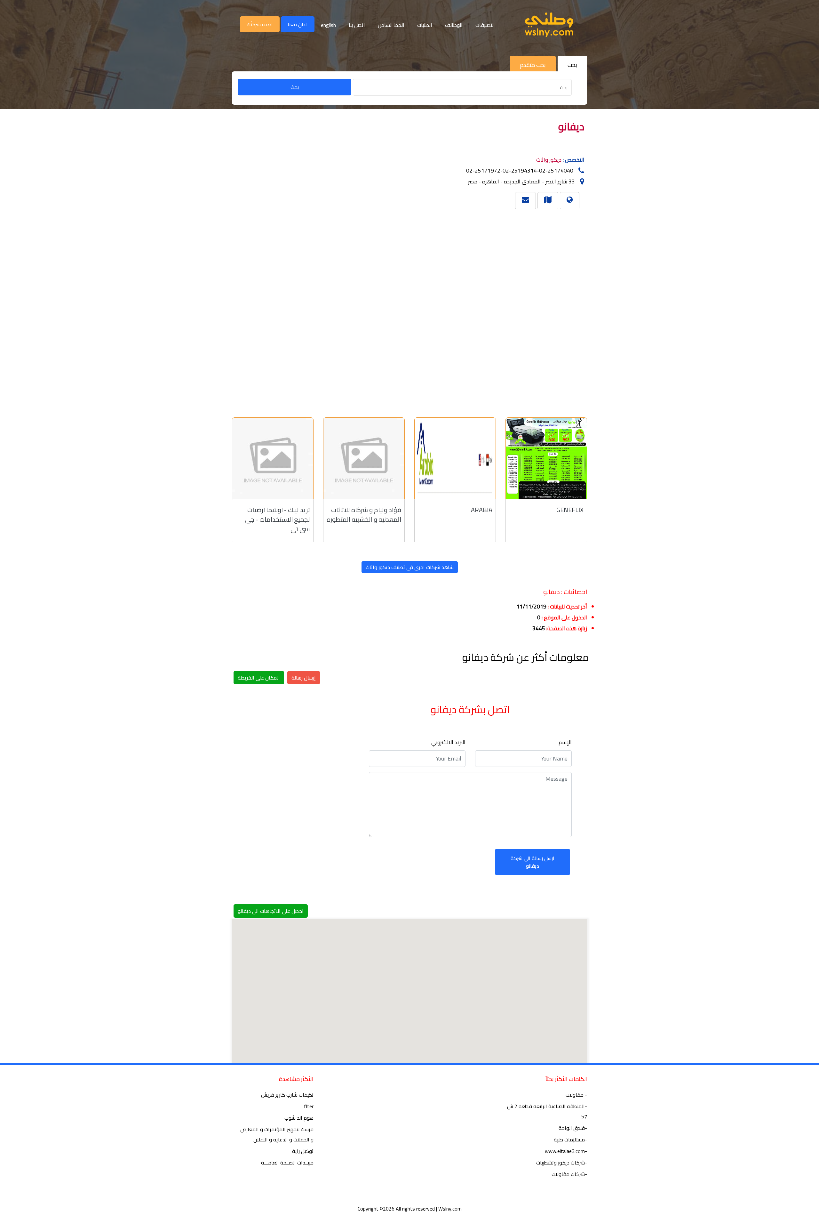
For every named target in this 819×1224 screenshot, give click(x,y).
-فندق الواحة (573, 1128)
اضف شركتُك (260, 24)
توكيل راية (303, 1151)
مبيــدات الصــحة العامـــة (287, 1162)
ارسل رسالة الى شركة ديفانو (532, 862)
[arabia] (455, 458)
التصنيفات (485, 25)
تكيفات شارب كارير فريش (287, 1094)
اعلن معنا (298, 24)
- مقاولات (576, 1094)
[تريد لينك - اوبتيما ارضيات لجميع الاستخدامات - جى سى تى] (273, 458)
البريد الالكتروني (448, 742)
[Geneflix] (546, 458)
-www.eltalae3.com (566, 1151)
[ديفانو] (548, 199)
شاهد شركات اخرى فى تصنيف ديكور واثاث (410, 567)
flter (309, 1106)
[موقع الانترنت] (570, 199)
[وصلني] (549, 25)
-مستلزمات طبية (570, 1139)
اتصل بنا (357, 25)
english (328, 25)
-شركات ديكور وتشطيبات (561, 1162)
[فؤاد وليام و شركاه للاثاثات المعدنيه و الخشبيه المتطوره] (364, 458)
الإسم (565, 742)
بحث (294, 87)
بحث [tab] (572, 65)
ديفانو (571, 126)
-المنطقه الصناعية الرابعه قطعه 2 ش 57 (547, 1111)
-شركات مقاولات (569, 1174)
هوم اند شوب (299, 1118)
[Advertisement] (400, 310)
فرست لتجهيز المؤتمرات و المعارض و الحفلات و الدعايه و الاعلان (277, 1134)
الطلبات (424, 25)
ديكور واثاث (548, 160)
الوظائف (454, 25)
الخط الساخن (391, 25)
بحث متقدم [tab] (533, 65)
